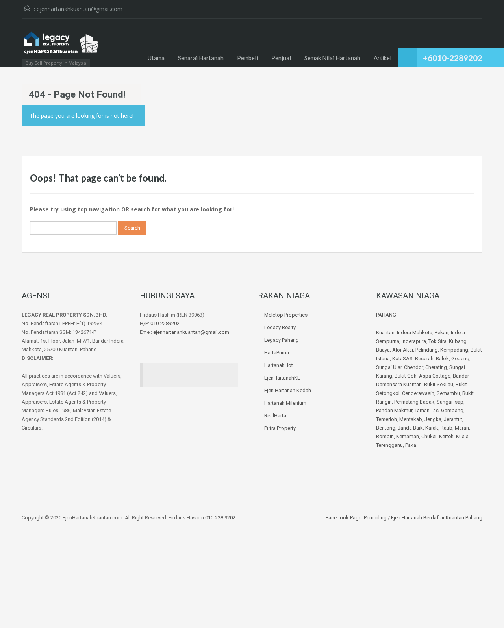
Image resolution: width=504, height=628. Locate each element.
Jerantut (453, 419)
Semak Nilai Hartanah (332, 57)
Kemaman (407, 436)
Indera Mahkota (414, 332)
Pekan (441, 332)
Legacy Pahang (281, 340)
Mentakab (410, 419)
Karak (431, 428)
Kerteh (446, 436)
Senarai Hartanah (201, 57)
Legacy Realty (280, 327)
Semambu (448, 393)
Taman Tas (427, 410)
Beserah (424, 358)
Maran (462, 428)
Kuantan (385, 332)
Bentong (385, 428)
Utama (156, 57)
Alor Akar (402, 350)
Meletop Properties (286, 315)
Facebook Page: (344, 518)
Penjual (281, 57)
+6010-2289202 (452, 58)
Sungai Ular (389, 367)
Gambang (452, 410)
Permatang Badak (414, 402)
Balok (442, 358)
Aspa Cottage (434, 376)
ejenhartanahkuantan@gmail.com (79, 9)
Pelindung (426, 350)
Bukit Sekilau (438, 384)
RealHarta (275, 416)
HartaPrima (276, 353)
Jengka (432, 419)
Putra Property (280, 428)
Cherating (436, 367)
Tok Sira (437, 341)
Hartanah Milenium (285, 403)
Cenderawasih (418, 393)
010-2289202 (165, 323)
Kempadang (454, 350)
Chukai (429, 436)
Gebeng (460, 358)
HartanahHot (278, 365)
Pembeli (247, 57)
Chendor (413, 367)
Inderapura (414, 341)
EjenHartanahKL (282, 378)
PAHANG (386, 315)
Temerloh (386, 419)
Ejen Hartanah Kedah (287, 390)
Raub (446, 428)
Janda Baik (410, 428)
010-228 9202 (220, 518)
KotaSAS (402, 358)
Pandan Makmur (394, 410)
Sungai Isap (450, 402)
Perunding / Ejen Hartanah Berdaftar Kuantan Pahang (422, 518)
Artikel (382, 57)
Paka (410, 445)
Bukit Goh (406, 376)
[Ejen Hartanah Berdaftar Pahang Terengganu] (61, 46)
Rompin (385, 436)
